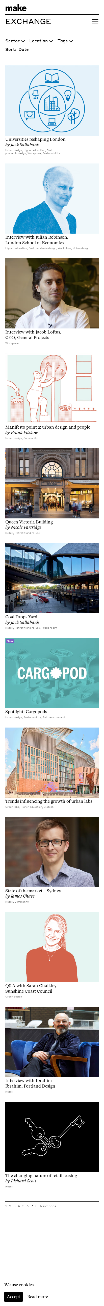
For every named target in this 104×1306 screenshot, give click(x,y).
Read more (37, 1296)
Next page (48, 1206)
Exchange (28, 21)
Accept (13, 1296)
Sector (12, 40)
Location (38, 40)
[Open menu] (95, 21)
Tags (63, 40)
